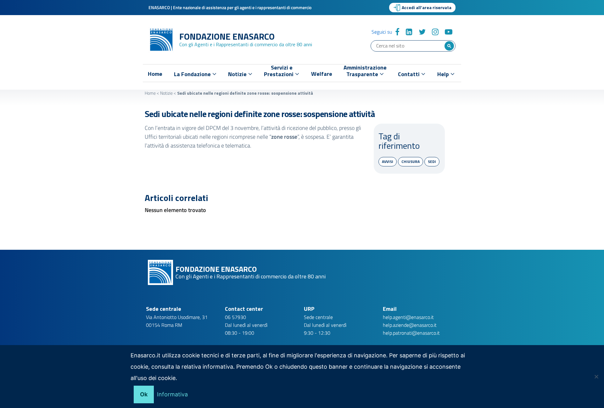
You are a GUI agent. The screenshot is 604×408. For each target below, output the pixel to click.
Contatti (409, 74)
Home (155, 73)
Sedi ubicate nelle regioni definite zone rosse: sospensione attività (259, 113)
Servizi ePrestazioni (279, 72)
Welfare (321, 73)
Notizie (166, 93)
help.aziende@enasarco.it (410, 325)
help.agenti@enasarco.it (408, 317)
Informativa (172, 394)
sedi (432, 162)
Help (443, 74)
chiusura (410, 162)
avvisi (387, 162)
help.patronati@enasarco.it (411, 333)
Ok (144, 394)
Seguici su (382, 32)
